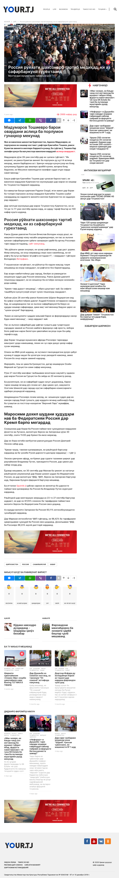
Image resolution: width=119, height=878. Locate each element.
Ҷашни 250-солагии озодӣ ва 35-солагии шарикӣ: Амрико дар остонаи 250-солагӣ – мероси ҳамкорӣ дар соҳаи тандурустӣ (101, 143)
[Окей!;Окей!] (22, 718)
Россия (25, 564)
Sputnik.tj (21, 486)
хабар (52, 564)
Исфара (61, 668)
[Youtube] (94, 841)
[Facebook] (87, 841)
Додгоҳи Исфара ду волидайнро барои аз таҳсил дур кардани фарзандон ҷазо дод (65, 678)
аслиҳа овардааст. (66, 151)
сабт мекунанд (36, 243)
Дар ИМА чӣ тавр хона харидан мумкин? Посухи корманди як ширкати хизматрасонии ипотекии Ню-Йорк (96, 256)
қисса (6, 735)
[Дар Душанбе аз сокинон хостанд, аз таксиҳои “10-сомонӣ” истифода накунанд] (40, 658)
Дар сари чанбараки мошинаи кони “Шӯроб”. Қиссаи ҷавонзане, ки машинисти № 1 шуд (65, 742)
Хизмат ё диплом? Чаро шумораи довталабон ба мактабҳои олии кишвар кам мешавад (95, 287)
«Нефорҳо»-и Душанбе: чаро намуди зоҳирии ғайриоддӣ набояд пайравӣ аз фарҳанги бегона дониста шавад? (40, 746)
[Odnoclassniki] (108, 841)
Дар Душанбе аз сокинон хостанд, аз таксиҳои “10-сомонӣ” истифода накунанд (40, 678)
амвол (20, 733)
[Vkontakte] (101, 841)
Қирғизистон (12, 564)
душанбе (36, 668)
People (46, 9)
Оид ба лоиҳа (10, 862)
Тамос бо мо (89, 9)
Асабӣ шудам (22, 603)
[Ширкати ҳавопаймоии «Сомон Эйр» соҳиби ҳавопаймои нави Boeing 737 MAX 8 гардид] (15, 658)
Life (54, 9)
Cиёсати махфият (32, 865)
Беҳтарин (9, 603)
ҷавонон (33, 737)
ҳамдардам (36, 603)
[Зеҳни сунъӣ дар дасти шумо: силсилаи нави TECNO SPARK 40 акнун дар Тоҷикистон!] (97, 183)
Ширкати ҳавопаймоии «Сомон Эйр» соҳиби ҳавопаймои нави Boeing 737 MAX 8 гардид (15, 679)
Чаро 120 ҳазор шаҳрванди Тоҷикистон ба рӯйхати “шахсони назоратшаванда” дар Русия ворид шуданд (96, 226)
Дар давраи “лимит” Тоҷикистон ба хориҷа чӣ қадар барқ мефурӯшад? (97, 316)
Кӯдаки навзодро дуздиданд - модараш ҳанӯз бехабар (24, 629)
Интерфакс (22, 259)
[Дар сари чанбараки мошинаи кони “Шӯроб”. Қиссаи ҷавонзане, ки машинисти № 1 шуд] (66, 723)
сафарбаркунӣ (39, 564)
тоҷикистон (8, 670)
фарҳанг (43, 735)
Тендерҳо (75, 9)
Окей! (57, 603)
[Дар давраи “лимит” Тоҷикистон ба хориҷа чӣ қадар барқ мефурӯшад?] (97, 303)
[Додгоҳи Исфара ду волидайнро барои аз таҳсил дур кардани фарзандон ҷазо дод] (66, 658)
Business (63, 9)
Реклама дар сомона (13, 865)
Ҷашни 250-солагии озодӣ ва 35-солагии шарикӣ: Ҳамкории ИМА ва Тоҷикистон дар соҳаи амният (102, 158)
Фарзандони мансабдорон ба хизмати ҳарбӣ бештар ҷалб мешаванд (62, 630)
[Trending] (108, 62)
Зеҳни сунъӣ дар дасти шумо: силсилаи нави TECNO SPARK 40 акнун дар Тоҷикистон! (97, 196)
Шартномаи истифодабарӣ (16, 867)
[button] (109, 9)
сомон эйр (19, 668)
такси (43, 668)
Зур (47, 603)
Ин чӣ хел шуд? (69, 603)
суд (66, 668)
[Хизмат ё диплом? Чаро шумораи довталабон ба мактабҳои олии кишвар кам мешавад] (97, 273)
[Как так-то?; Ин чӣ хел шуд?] (47, 718)
